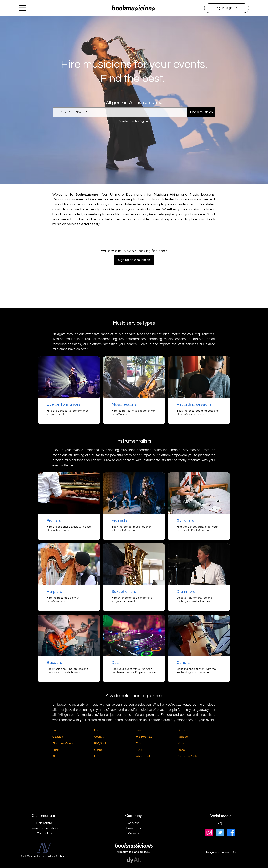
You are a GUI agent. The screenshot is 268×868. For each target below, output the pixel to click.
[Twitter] (220, 832)
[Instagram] (209, 832)
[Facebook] (231, 832)
